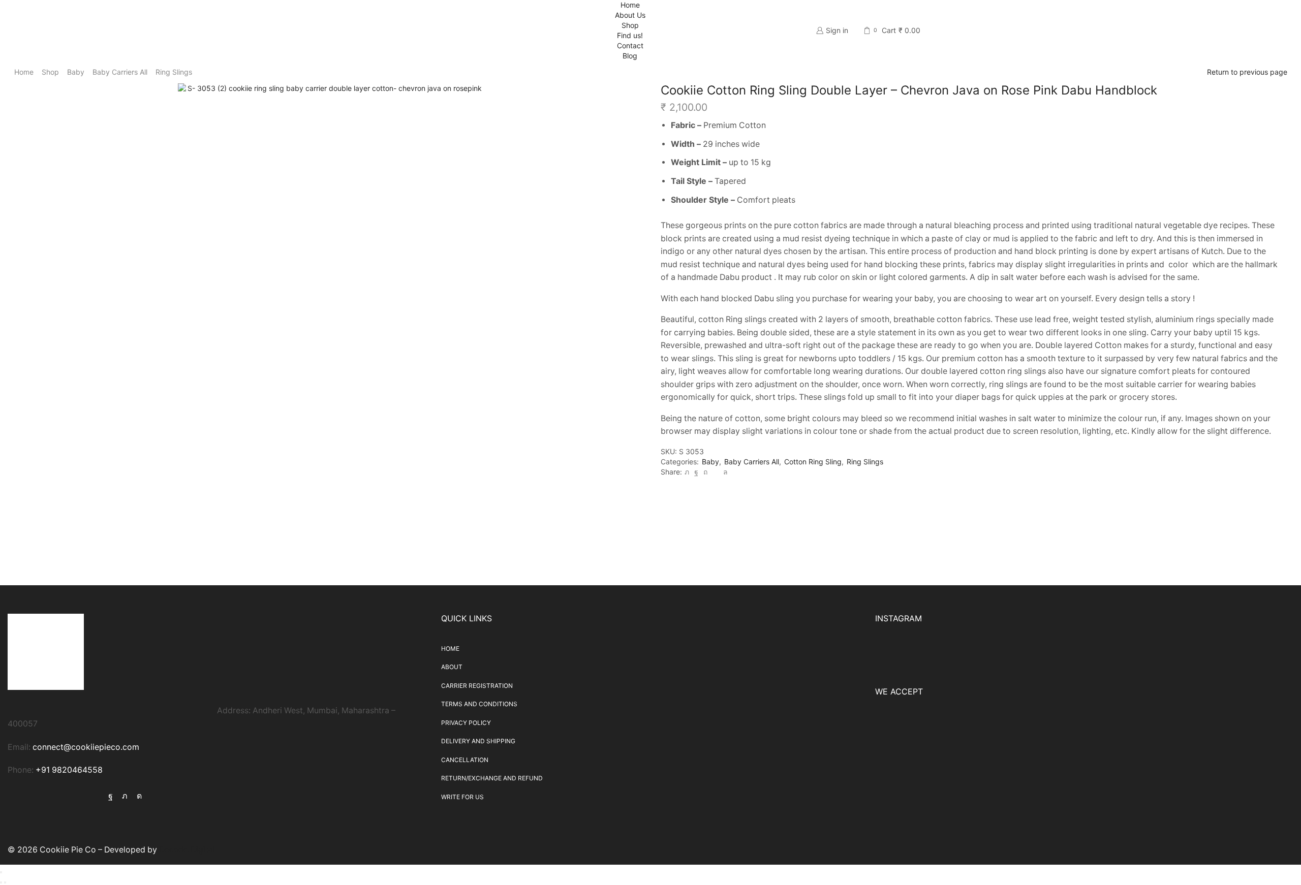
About (451, 667)
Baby (75, 72)
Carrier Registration (477, 685)
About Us (630, 15)
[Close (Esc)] (1, 872)
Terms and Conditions (479, 704)
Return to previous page (1247, 72)
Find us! (630, 35)
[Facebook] (696, 471)
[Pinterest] (705, 471)
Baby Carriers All (119, 72)
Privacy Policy (466, 722)
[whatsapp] (724, 471)
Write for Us (462, 797)
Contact (630, 45)
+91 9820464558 (69, 770)
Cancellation (464, 760)
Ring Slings (174, 72)
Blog (630, 55)
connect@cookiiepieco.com (86, 747)
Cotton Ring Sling (813, 461)
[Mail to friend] (715, 471)
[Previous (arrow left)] (1, 882)
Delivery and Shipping (478, 741)
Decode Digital (187, 850)
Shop (630, 25)
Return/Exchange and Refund (492, 778)
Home (630, 5)
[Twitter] (687, 471)
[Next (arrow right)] (5, 882)
